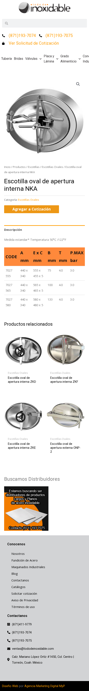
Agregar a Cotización (31, 209)
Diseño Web (10, 686)
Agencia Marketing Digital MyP (44, 686)
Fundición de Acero (24, 560)
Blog (14, 573)
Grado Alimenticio (68, 59)
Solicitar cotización (24, 593)
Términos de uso (23, 607)
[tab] (44, 229)
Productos (19, 167)
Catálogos (18, 587)
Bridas (18, 59)
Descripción (13, 229)
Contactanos (20, 580)
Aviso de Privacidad (24, 600)
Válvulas (31, 59)
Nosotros (18, 554)
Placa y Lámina (49, 59)
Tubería (6, 59)
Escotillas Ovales (52, 167)
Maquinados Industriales (28, 567)
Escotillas (34, 167)
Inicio (7, 167)
